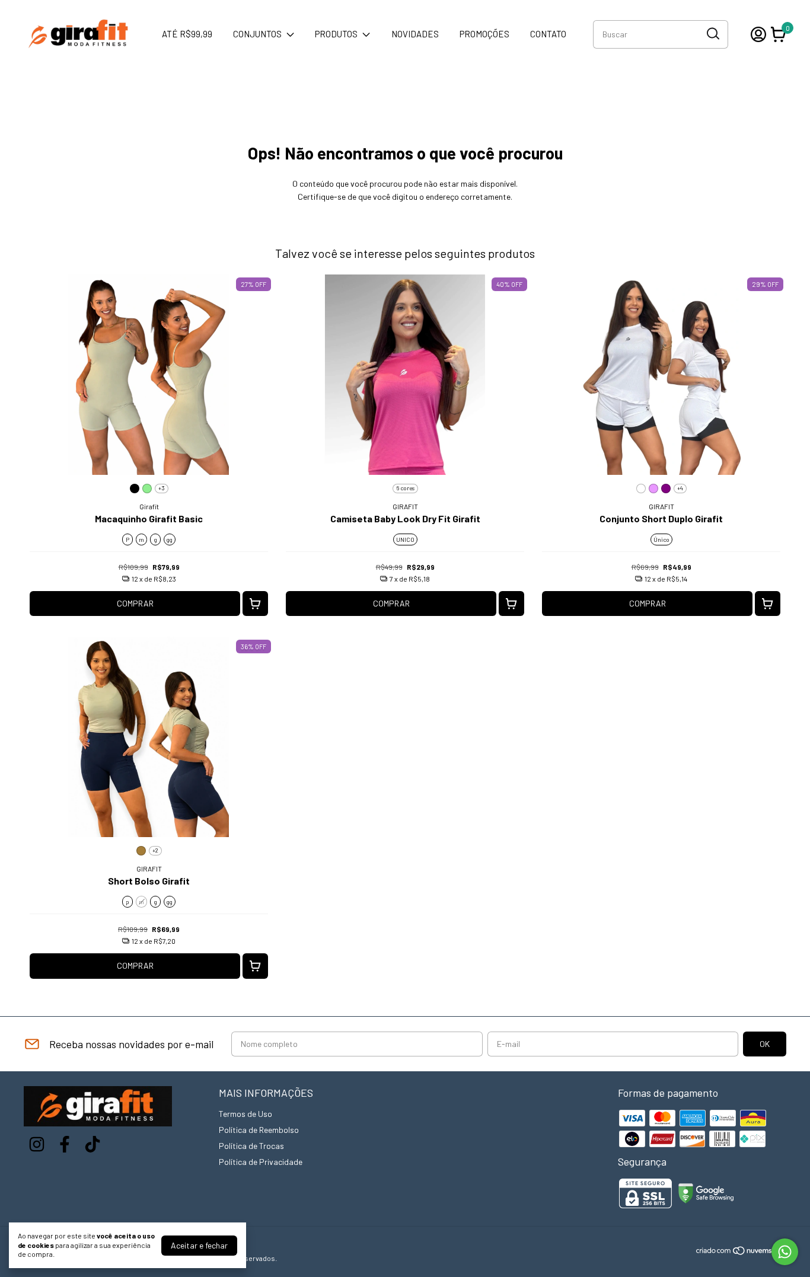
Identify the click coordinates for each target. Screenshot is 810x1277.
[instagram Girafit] (37, 1144)
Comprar (135, 603)
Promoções (484, 33)
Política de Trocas (251, 1146)
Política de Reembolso (259, 1130)
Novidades (415, 33)
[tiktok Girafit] (92, 1144)
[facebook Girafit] (65, 1144)
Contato (548, 33)
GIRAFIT (405, 506)
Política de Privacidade (260, 1162)
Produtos (336, 33)
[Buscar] (712, 34)
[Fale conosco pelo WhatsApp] (784, 1251)
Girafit (149, 506)
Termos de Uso (245, 1114)
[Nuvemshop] (741, 1252)
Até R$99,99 (187, 33)
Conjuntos (257, 33)
